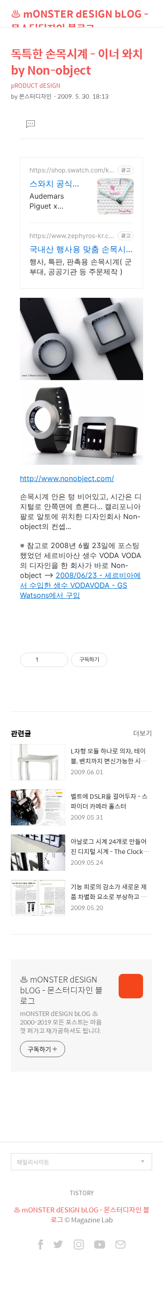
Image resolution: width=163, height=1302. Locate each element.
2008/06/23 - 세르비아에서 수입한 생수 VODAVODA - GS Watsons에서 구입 (80, 585)
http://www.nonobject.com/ (67, 478)
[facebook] (40, 1245)
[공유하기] (47, 660)
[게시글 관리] (58, 660)
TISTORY (82, 1192)
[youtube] (99, 1245)
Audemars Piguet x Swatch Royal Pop (52, 201)
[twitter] (58, 1245)
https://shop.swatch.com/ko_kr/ (72, 170)
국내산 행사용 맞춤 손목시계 (77, 249)
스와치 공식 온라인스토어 (53, 184)
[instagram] (79, 1245)
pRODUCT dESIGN (35, 85)
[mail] (120, 1245)
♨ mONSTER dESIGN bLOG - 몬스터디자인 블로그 (80, 16)
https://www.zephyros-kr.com (70, 235)
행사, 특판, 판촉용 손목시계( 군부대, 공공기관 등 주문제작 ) (80, 266)
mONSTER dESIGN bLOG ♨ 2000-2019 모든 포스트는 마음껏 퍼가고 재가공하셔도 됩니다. (61, 1021)
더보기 (142, 733)
